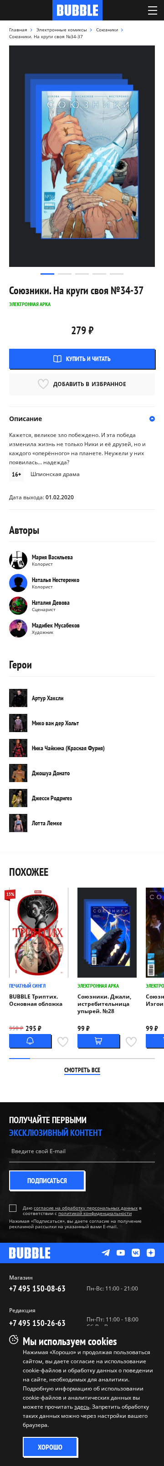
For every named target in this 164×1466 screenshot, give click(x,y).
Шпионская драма (55, 474)
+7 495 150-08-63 (37, 1288)
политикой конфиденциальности (95, 1213)
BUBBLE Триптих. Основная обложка (35, 1000)
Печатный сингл (27, 985)
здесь (81, 1407)
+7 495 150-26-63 (37, 1323)
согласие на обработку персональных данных (86, 1208)
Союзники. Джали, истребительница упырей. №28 (104, 1004)
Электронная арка (98, 985)
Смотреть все (82, 1070)
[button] (47, 274)
